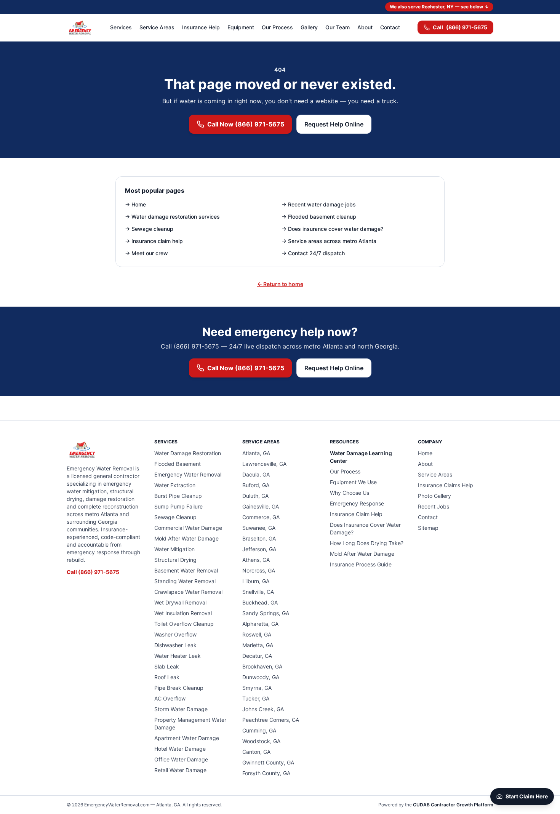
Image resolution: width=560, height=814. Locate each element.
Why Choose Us (349, 492)
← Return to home (280, 284)
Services (121, 27)
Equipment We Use (353, 482)
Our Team (337, 27)
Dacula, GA (256, 474)
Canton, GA (256, 751)
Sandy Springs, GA (265, 613)
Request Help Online (333, 124)
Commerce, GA (261, 517)
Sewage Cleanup (175, 517)
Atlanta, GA (256, 453)
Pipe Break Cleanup (178, 687)
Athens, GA (256, 560)
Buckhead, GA (260, 602)
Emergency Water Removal (187, 474)
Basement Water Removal (186, 570)
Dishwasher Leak (175, 645)
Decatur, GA (257, 655)
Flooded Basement (177, 464)
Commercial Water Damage (188, 528)
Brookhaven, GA (262, 666)
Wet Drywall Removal (180, 602)
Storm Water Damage (181, 709)
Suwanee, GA (258, 528)
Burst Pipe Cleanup (178, 496)
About (365, 27)
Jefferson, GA (259, 549)
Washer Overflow (175, 634)
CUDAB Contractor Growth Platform (453, 805)
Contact (390, 27)
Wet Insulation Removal (183, 613)
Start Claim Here (527, 796)
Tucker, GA (255, 698)
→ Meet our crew (146, 253)
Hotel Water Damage (180, 748)
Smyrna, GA (257, 687)
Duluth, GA (255, 496)
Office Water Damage (181, 759)
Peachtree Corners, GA (270, 719)
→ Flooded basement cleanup (319, 216)
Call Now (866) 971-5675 (245, 124)
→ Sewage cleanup (149, 228)
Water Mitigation (174, 549)
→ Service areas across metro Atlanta (329, 241)
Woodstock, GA (261, 741)
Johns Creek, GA (263, 709)
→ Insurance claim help (154, 241)
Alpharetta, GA (260, 623)
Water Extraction (174, 485)
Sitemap (428, 528)
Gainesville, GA (260, 506)
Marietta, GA (257, 645)
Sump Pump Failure (178, 506)
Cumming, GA (259, 730)
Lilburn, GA (255, 581)
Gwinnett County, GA (268, 762)
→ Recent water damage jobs (319, 204)
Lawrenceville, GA (264, 464)
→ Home (135, 204)
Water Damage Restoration (187, 453)
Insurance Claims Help (445, 485)
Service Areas (156, 27)
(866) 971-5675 (460, 27)
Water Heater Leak (177, 655)
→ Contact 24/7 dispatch (313, 253)
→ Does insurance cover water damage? (332, 228)
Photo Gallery (434, 496)
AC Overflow (170, 698)
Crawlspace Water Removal (188, 592)
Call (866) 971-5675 (93, 572)
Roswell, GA (256, 634)
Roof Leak (166, 677)
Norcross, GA (258, 570)
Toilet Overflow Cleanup (184, 623)
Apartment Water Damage (186, 738)
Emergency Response (357, 503)
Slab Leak (166, 666)
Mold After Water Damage (186, 538)
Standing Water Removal (185, 581)
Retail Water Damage (180, 770)
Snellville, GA (258, 592)
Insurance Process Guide (361, 564)
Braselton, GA (259, 538)
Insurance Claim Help (356, 514)
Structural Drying (175, 560)
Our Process (277, 27)
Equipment (240, 27)
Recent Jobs (433, 506)
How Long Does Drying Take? (366, 543)
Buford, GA (255, 485)
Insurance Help (201, 27)
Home (425, 453)
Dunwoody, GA (260, 677)
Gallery (309, 27)
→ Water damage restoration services (172, 216)
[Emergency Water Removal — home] (80, 27)
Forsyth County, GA (266, 773)
